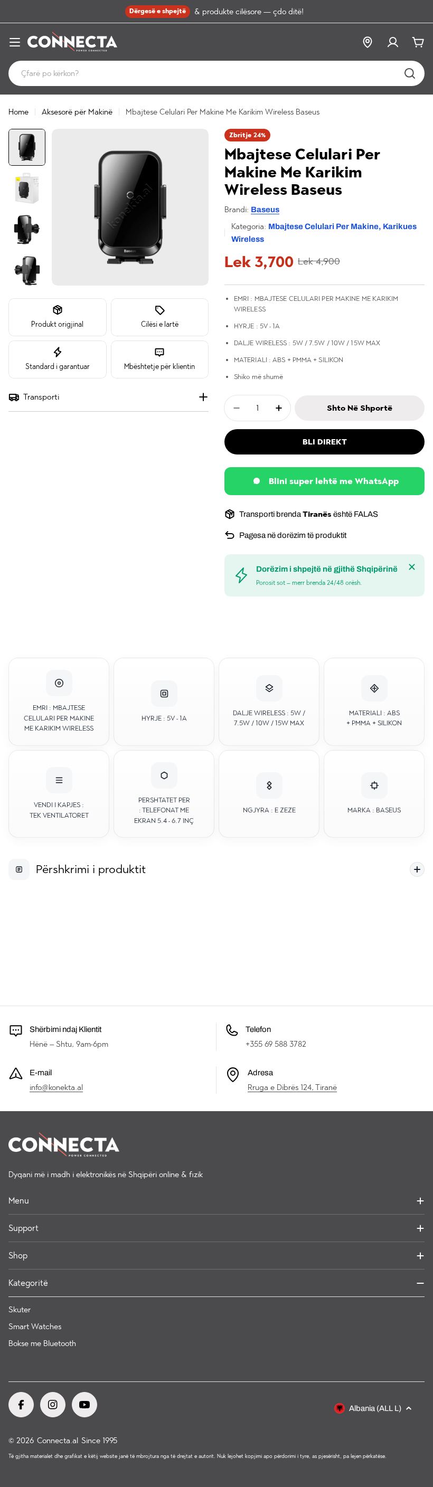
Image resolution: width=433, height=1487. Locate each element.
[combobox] (216, 73)
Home (18, 112)
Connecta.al (57, 1440)
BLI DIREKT (325, 442)
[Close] (412, 567)
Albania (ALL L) (375, 1408)
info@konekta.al (56, 1087)
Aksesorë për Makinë (77, 112)
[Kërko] (409, 73)
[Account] (393, 42)
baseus (265, 209)
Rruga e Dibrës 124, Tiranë (292, 1087)
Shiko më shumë (258, 377)
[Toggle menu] (14, 42)
